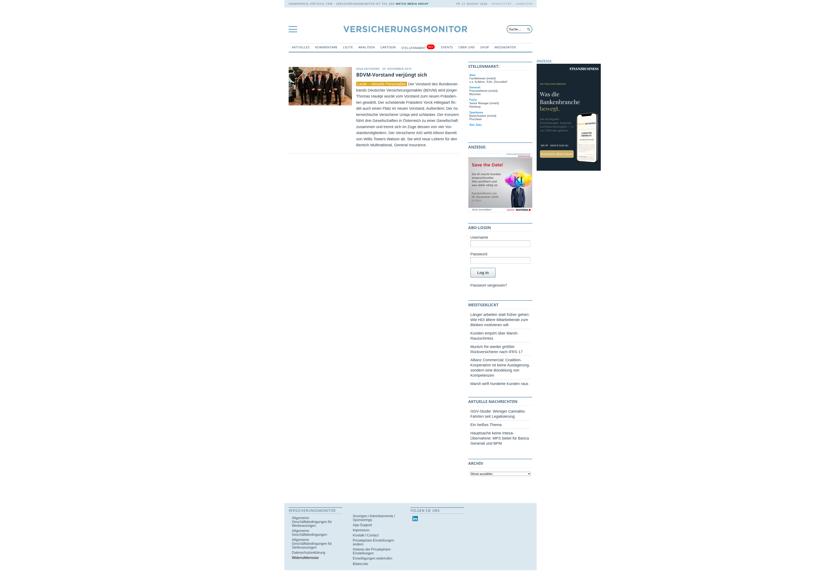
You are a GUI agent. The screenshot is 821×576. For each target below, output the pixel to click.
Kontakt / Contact (366, 535)
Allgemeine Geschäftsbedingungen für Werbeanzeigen (312, 521)
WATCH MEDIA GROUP (412, 3)
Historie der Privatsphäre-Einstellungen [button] (372, 551)
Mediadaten (505, 47)
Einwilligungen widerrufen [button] (372, 558)
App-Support (362, 525)
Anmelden (524, 3)
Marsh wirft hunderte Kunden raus (499, 383)
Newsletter (501, 3)
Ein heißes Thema (486, 424)
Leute (348, 47)
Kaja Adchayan (368, 69)
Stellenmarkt (417, 47)
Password (478, 254)
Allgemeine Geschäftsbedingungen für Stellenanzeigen (312, 543)
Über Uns (466, 47)
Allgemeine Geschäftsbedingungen (309, 532)
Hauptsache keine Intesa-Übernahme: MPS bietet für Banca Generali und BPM (499, 438)
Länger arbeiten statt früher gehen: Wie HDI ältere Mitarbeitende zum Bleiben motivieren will (500, 319)
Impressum (361, 530)
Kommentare (326, 47)
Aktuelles (301, 47)
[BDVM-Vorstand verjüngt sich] (320, 86)
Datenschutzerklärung (308, 552)
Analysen (366, 47)
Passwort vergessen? (488, 285)
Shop (484, 47)
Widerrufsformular (305, 558)
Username (479, 237)
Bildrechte (360, 564)
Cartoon (388, 47)
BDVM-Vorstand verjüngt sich (391, 74)
